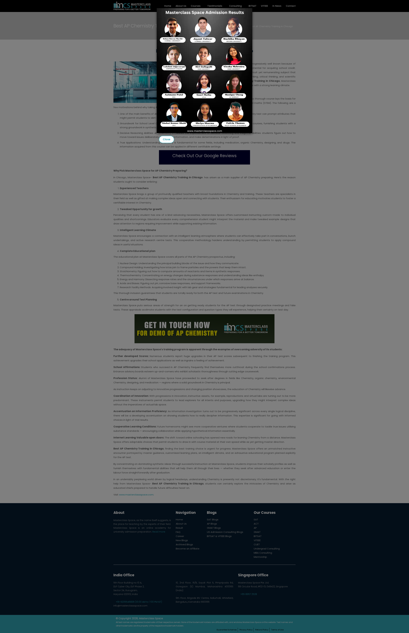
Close (166, 139)
